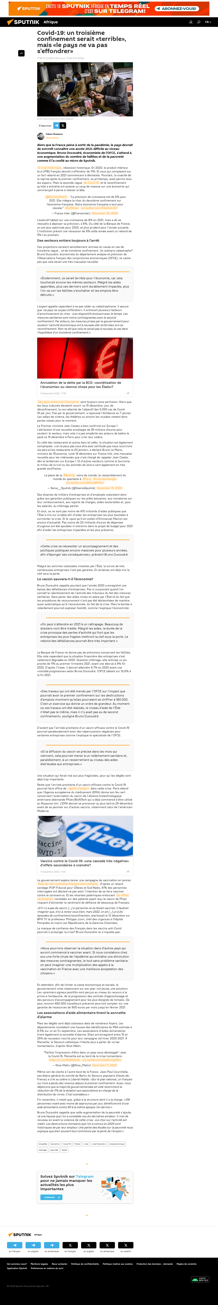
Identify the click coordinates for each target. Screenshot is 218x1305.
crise (86, 1144)
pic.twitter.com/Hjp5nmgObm (102, 1060)
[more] (128, 393)
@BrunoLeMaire (56, 197)
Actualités (43, 1144)
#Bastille (69, 475)
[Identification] (191, 22)
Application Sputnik (17, 1268)
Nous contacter (59, 1263)
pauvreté (54, 1150)
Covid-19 (67, 1144)
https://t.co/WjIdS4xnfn (64, 1060)
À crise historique (49, 168)
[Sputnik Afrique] (24, 26)
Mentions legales (39, 1263)
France (77, 1144)
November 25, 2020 (105, 213)
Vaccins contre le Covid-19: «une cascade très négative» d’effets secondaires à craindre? (84, 863)
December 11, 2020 (104, 1065)
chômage (43, 1150)
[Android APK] (200, 1279)
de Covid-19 (91, 183)
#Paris (87, 479)
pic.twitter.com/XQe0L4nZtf (99, 208)
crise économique (116, 1144)
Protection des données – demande (155, 1263)
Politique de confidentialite (85, 1263)
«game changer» (78, 788)
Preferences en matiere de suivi (47, 1268)
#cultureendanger (105, 479)
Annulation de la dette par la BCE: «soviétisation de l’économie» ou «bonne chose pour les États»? (80, 384)
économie (55, 1144)
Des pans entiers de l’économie (58, 402)
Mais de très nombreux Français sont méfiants (68, 884)
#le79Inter (72, 208)
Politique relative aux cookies (118, 1263)
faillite (64, 1150)
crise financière (98, 1144)
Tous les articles (52, 138)
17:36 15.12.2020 (45, 58)
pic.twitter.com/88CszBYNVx (85, 483)
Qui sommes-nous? (17, 1263)
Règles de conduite (186, 1263)
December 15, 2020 (109, 488)
